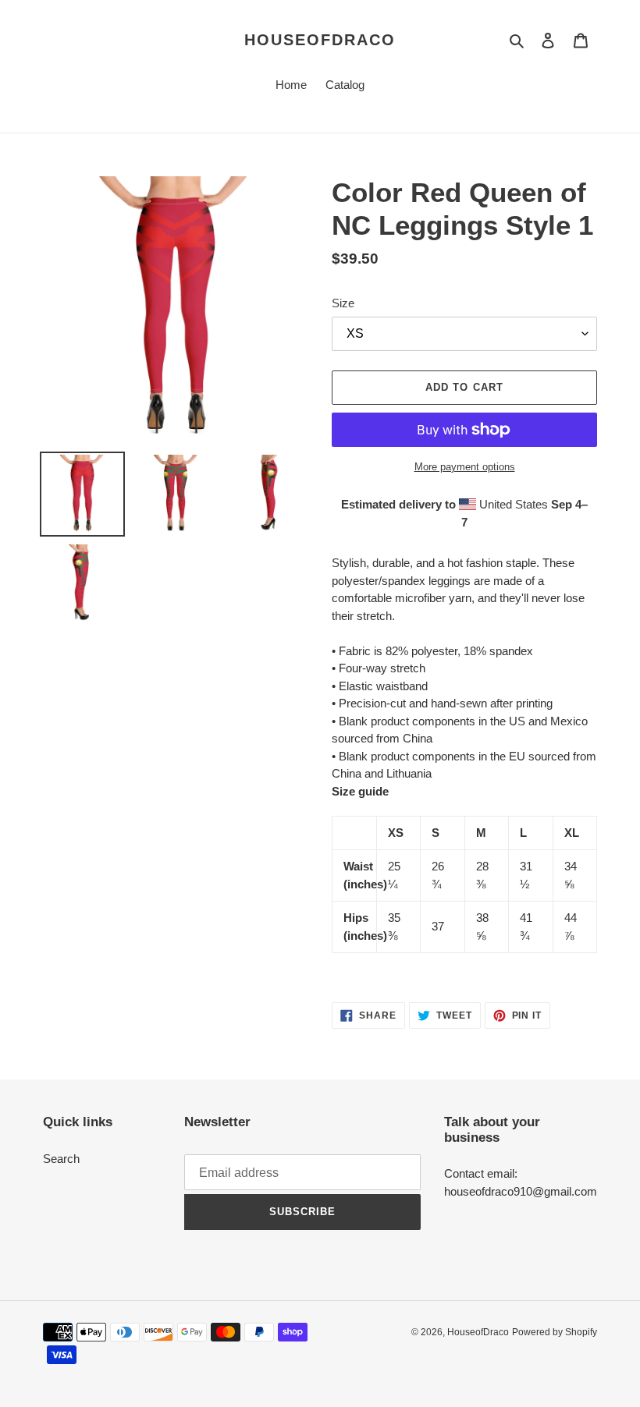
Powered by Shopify (554, 1332)
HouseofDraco (320, 39)
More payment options (464, 467)
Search (61, 1158)
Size (343, 303)
